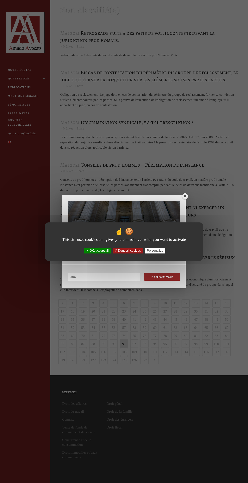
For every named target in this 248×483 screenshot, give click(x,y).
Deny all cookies (129, 250)
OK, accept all (99, 250)
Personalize (155, 250)
